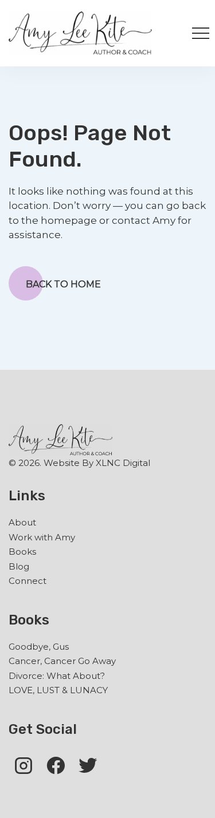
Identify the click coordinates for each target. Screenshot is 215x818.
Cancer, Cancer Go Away (62, 660)
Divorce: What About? (57, 675)
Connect (27, 580)
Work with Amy (42, 537)
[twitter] (88, 765)
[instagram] (23, 765)
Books (22, 551)
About (22, 522)
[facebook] (55, 765)
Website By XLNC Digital (97, 462)
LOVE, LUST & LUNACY (58, 690)
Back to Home (63, 284)
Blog (19, 566)
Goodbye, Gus (39, 646)
